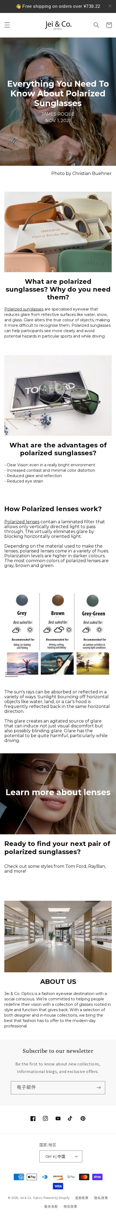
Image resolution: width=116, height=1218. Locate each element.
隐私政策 (101, 1198)
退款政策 (82, 1198)
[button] (7, 25)
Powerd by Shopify (56, 1198)
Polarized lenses (21, 521)
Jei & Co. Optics (31, 1198)
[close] (110, 6)
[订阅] (99, 1087)
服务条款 (51, 1206)
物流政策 (70, 1206)
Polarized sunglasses (23, 309)
